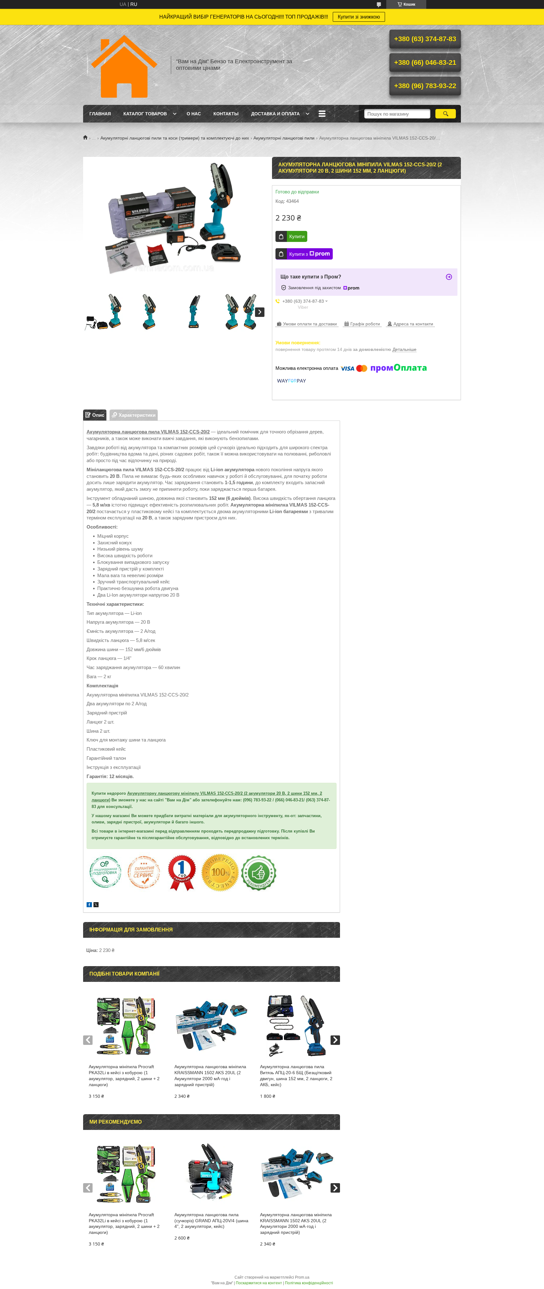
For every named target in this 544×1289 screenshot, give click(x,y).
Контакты (226, 113)
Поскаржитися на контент (259, 1283)
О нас (194, 113)
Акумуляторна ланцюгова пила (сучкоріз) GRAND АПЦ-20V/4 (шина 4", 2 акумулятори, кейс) (211, 1220)
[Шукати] (445, 113)
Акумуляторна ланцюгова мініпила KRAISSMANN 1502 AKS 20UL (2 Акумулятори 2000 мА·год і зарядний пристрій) (210, 1075)
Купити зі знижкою (359, 17)
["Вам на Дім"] (124, 65)
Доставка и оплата (275, 113)
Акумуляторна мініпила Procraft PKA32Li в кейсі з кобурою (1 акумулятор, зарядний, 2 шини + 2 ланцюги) (124, 1075)
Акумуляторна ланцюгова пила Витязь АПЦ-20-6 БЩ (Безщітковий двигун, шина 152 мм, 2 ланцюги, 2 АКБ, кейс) (296, 1075)
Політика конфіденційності (309, 1283)
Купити (296, 236)
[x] (96, 905)
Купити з (298, 254)
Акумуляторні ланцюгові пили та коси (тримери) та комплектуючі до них (174, 137)
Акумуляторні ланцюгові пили (283, 137)
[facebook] (89, 905)
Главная (100, 113)
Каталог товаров (145, 113)
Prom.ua (302, 1277)
